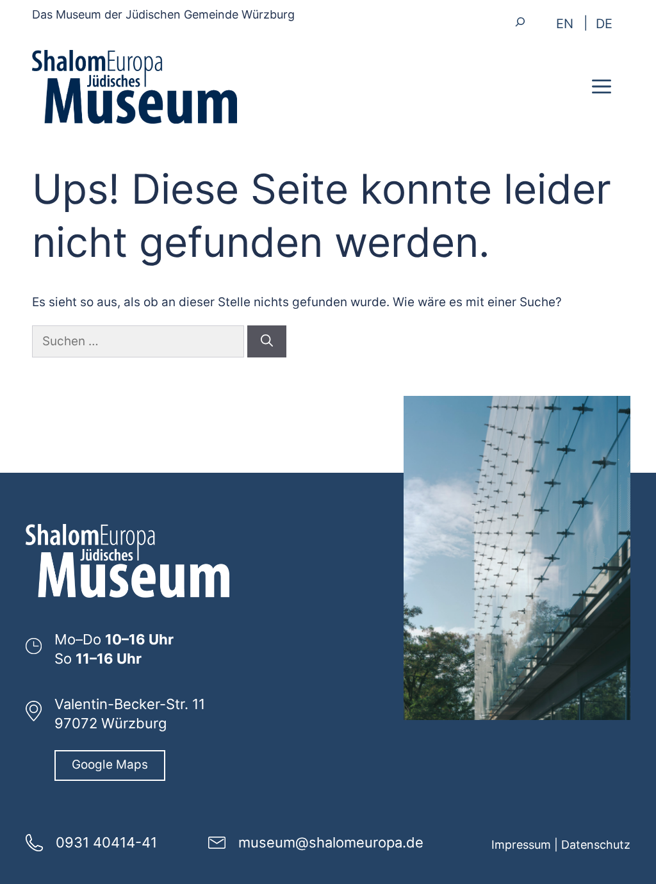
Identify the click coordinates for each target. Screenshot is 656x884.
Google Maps (110, 764)
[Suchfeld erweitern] (520, 21)
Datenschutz (595, 844)
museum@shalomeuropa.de (330, 842)
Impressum (521, 844)
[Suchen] (266, 341)
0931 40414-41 (106, 842)
